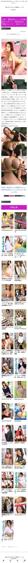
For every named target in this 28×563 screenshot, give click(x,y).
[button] (25, 333)
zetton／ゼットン (6, 28)
